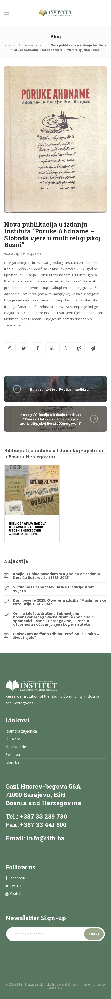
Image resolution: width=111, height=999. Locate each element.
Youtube (16, 894)
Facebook (16, 878)
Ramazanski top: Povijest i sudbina (59, 389)
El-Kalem (12, 739)
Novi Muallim (16, 747)
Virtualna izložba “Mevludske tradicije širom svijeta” (54, 589)
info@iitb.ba (46, 838)
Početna (10, 45)
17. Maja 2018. (31, 254)
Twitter (15, 886)
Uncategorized (33, 45)
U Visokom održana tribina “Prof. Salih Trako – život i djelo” (56, 635)
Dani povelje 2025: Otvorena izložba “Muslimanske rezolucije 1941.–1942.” (59, 602)
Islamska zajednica (21, 731)
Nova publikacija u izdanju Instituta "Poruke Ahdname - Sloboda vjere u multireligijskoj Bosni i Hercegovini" (50, 419)
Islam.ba (12, 762)
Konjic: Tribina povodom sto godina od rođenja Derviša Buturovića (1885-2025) (56, 575)
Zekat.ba (12, 754)
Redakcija (12, 254)
